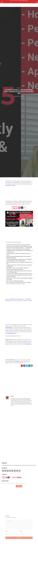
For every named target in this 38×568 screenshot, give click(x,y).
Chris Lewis (16, 96)
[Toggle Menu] (37, 2)
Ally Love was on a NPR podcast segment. (15, 280)
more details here (28, 344)
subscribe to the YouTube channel (16, 299)
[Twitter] (27, 366)
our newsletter (15, 361)
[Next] (35, 465)
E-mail (21, 531)
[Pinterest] (22, 366)
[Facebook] (24, 366)
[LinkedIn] (29, 366)
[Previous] (3, 465)
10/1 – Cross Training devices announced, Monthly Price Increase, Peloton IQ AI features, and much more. (18, 465)
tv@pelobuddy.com (9, 327)
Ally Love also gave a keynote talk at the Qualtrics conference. (19, 282)
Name (6, 531)
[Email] (32, 366)
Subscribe (19, 486)
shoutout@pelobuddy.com (11, 333)
